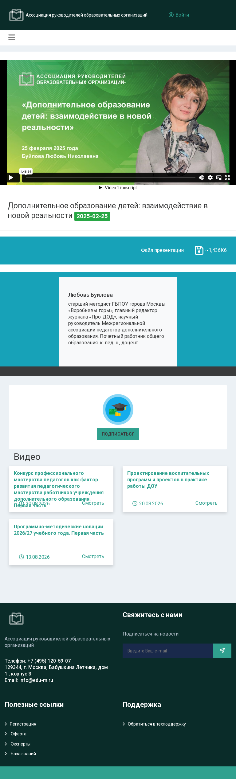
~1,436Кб (216, 250)
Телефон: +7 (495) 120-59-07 (38, 661)
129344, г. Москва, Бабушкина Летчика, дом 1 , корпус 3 (56, 670)
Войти (181, 15)
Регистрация (23, 724)
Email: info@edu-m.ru (29, 680)
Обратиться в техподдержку (157, 724)
